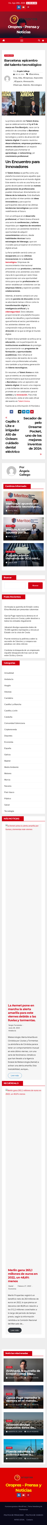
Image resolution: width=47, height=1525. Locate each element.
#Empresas (28, 78)
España (7, 748)
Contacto (30, 1520)
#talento (26, 85)
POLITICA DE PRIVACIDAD (14, 1515)
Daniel (10, 1286)
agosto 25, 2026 (15, 1431)
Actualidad (9, 673)
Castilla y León (10, 711)
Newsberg (36, 1506)
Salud (7, 805)
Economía (8, 742)
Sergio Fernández (15, 1025)
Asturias (8, 692)
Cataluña (8, 717)
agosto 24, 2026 (15, 1458)
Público (7, 799)
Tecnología (9, 55)
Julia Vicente (33, 1378)
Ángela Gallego (23, 71)
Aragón (7, 686)
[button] (39, 40)
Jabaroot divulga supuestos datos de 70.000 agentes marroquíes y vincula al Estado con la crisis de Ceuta (21, 629)
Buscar (8, 577)
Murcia (7, 780)
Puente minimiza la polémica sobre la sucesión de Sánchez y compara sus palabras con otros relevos (20, 641)
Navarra (7, 786)
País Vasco (9, 792)
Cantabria (8, 698)
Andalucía (8, 679)
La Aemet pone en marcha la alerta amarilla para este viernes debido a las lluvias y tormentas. (22, 1013)
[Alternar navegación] (21, 40)
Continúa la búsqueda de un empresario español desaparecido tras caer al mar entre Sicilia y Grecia (22, 652)
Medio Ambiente (11, 767)
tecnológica (11, 262)
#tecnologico (36, 85)
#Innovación (28, 81)
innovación (22, 394)
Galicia (7, 755)
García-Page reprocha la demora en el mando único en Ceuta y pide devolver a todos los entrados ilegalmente (22, 618)
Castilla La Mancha (12, 704)
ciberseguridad (12, 311)
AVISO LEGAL (19, 1520)
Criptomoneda (10, 729)
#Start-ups (17, 85)
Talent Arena (24, 401)
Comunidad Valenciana (14, 723)
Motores (7, 773)
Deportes (8, 736)
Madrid (7, 761)
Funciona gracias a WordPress (16, 1506)
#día (20, 78)
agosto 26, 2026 (15, 1378)
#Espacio (18, 81)
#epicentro (38, 78)
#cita (15, 78)
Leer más (15, 1076)
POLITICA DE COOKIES (34, 1515)
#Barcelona (34, 74)
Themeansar (23, 1509)
